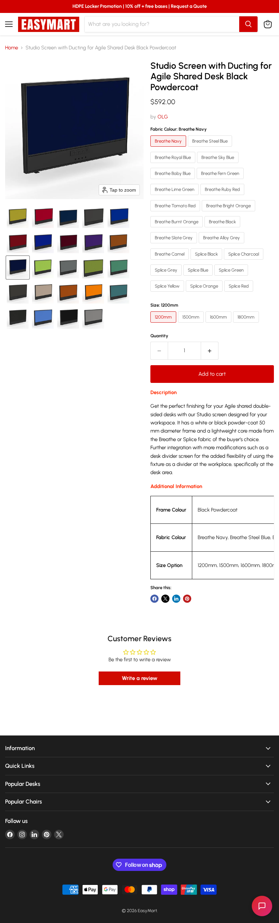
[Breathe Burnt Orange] (177, 229)
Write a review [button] (140, 678)
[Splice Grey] (166, 277)
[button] (17, 217)
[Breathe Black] (223, 229)
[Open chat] (262, 906)
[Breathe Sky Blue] (218, 165)
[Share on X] (165, 599)
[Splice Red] (239, 293)
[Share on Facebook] (154, 599)
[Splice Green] (232, 277)
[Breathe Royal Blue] (173, 165)
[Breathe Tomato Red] (176, 213)
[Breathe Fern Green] (221, 181)
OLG (163, 117)
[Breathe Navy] (169, 148)
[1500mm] (192, 324)
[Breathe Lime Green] (175, 197)
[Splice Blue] (198, 277)
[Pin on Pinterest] (187, 599)
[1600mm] (219, 324)
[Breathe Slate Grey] (174, 245)
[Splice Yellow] (168, 293)
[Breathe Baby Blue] (173, 181)
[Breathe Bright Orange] (229, 213)
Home (11, 48)
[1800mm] (247, 324)
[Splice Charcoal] (244, 261)
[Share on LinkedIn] (176, 599)
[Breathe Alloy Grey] (222, 245)
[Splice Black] (207, 261)
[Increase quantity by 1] (209, 350)
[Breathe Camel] (170, 261)
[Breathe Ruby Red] (223, 197)
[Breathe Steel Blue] (211, 148)
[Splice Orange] (205, 293)
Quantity (159, 335)
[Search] (248, 24)
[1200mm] (164, 324)
